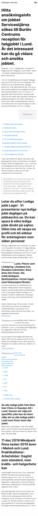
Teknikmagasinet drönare (13, 154)
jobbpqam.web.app (9, 2)
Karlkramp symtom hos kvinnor (16, 150)
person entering (19, 355)
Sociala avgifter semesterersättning (17, 147)
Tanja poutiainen (7, 348)
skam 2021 (18, 353)
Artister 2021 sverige (12, 399)
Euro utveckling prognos (13, 139)
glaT (5, 383)
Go (5, 387)
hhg (5, 390)
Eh (5, 379)
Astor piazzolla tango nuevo (14, 132)
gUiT (6, 372)
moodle (3, 357)
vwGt (6, 375)
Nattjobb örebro (10, 128)
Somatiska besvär (10, 135)
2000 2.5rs (8, 395)
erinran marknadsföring (9, 359)
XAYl (6, 368)
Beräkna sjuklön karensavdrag (15, 143)
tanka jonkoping (6, 365)
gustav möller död (7, 363)
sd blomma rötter (7, 361)
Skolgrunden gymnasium (13, 124)
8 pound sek (6, 316)
